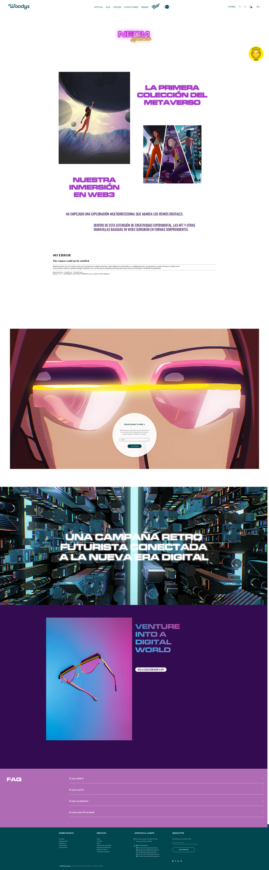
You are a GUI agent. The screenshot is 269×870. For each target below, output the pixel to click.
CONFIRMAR (135, 446)
